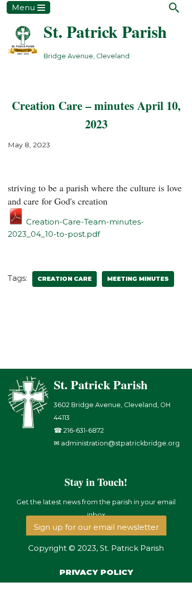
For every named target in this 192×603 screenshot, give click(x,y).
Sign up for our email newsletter (96, 527)
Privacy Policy (96, 572)
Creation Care (64, 278)
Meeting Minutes (138, 278)
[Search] (174, 8)
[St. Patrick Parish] (31, 426)
